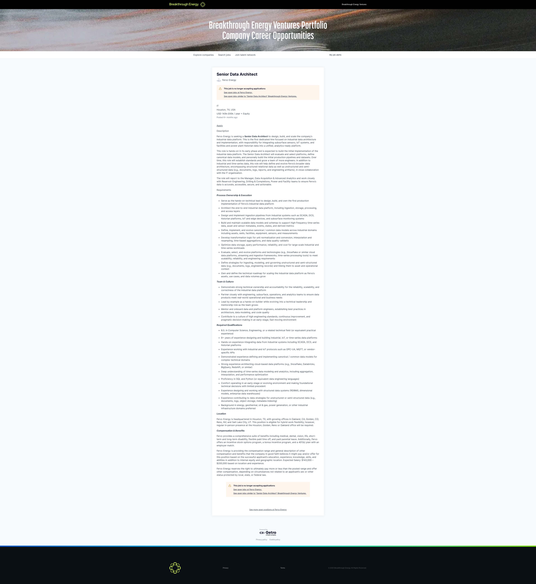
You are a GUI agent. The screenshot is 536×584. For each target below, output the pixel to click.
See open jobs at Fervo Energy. (238, 92)
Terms (282, 568)
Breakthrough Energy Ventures (354, 4)
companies (203, 54)
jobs (224, 54)
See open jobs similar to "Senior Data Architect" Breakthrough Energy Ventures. (260, 96)
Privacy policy (261, 540)
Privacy (225, 568)
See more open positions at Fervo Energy (268, 509)
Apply (220, 125)
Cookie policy (274, 540)
